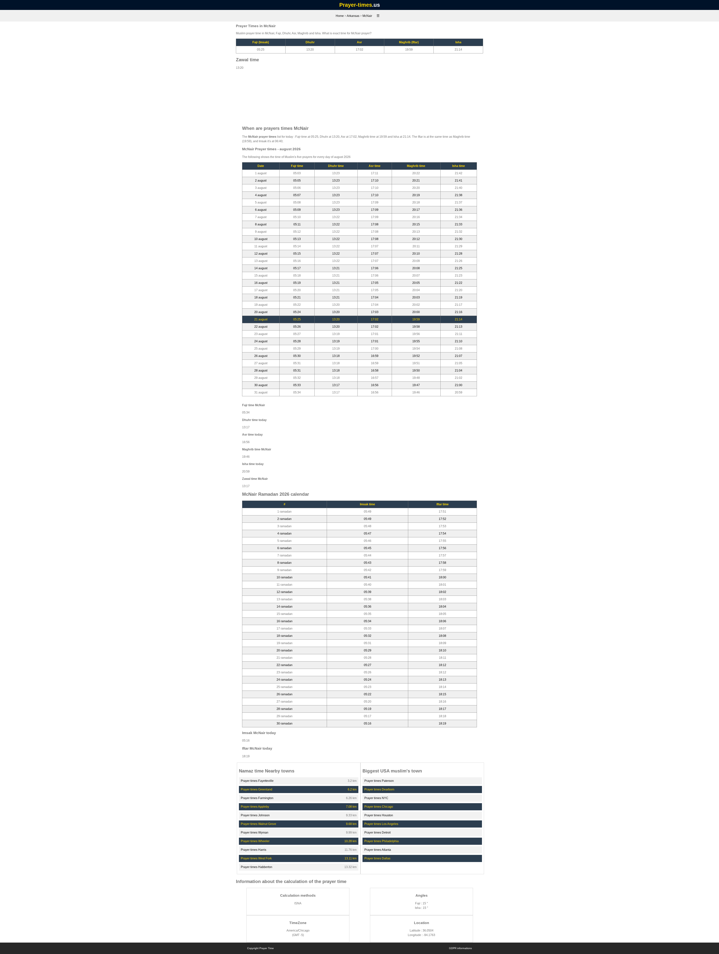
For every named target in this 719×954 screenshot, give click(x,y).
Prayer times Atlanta (377, 849)
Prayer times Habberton (256, 867)
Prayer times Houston (378, 815)
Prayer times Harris (253, 849)
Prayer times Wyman (254, 832)
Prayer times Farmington (257, 798)
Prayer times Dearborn (379, 789)
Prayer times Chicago (378, 806)
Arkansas (353, 15)
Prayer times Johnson (255, 815)
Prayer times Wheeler (255, 841)
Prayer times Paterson (379, 780)
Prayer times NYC (376, 798)
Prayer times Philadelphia (381, 841)
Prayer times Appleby (255, 806)
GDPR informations (460, 948)
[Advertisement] (359, 96)
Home (340, 15)
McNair (367, 15)
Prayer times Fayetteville (257, 780)
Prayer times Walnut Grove (258, 823)
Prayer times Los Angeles (381, 823)
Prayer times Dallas (377, 858)
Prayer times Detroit (377, 832)
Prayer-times (355, 5)
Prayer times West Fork (256, 858)
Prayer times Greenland (256, 789)
